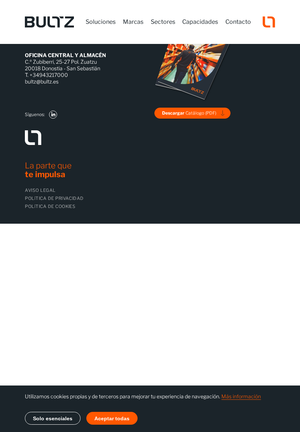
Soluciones (101, 21)
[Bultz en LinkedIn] (53, 115)
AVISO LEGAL (40, 190)
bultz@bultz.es (42, 81)
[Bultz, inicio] (49, 22)
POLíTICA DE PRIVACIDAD (54, 198)
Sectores (163, 21)
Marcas (133, 21)
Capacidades (200, 21)
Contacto (238, 21)
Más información (241, 396)
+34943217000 (49, 75)
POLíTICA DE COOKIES (50, 206)
